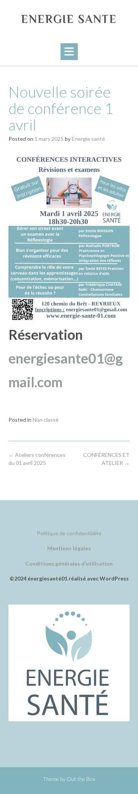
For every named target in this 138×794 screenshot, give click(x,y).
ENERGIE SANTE (69, 19)
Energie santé (88, 138)
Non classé (46, 419)
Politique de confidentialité (69, 533)
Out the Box (81, 779)
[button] (69, 51)
